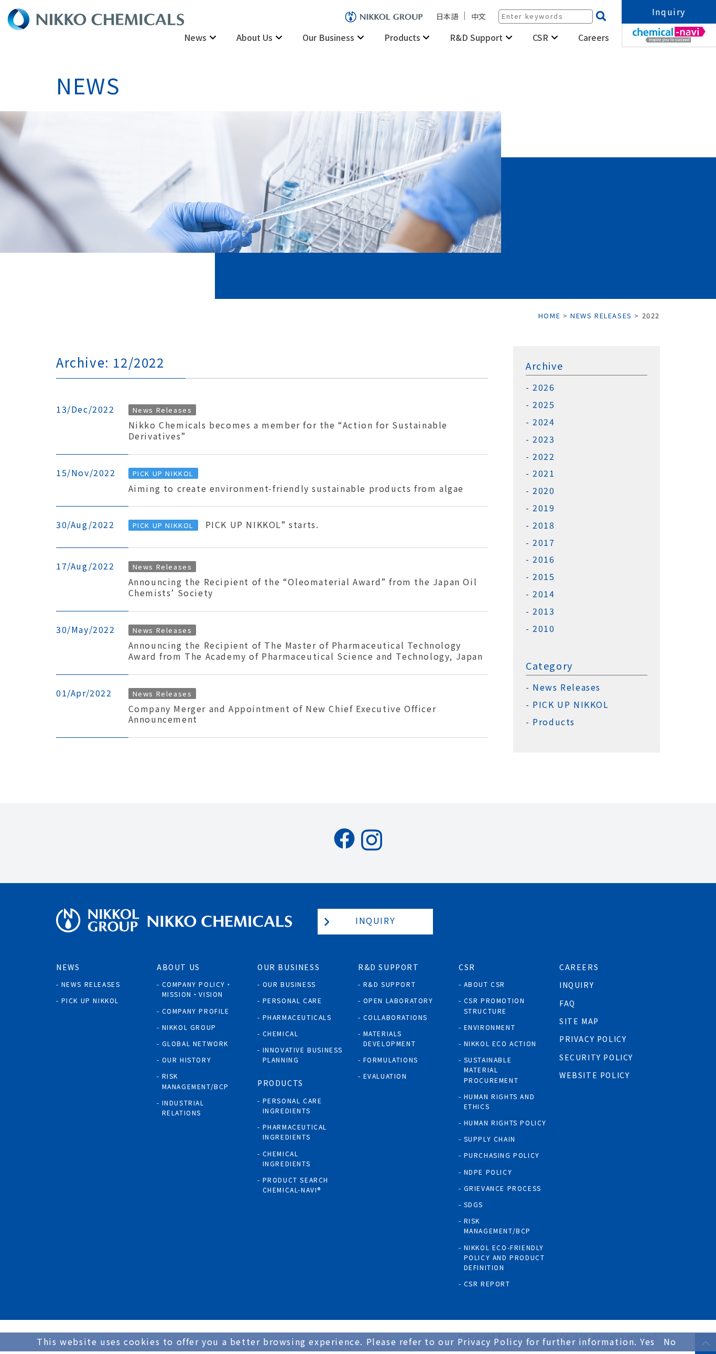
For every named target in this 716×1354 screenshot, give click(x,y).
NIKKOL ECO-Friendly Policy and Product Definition (504, 1257)
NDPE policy (488, 1171)
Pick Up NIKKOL (90, 1000)
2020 (544, 490)
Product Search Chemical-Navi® (296, 1184)
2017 (544, 542)
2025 (544, 404)
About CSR (484, 984)
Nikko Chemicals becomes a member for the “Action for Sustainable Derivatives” (288, 431)
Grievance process (502, 1188)
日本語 (447, 16)
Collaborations (395, 1017)
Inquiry (669, 11)
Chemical (281, 1033)
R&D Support (389, 984)
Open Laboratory (398, 1000)
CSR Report (487, 1283)
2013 (544, 611)
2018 (544, 525)
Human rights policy (505, 1122)
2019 (544, 507)
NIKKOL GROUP (189, 1027)
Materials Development (389, 1038)
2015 (544, 576)
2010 (544, 628)
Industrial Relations (183, 1107)
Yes (647, 1341)
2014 (544, 593)
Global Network (195, 1043)
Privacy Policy (592, 1039)
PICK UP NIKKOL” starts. (262, 524)
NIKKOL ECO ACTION (500, 1043)
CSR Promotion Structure (494, 1005)
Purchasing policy (502, 1155)
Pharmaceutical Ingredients (295, 1131)
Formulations (390, 1059)
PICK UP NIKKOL (571, 704)
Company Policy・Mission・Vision (197, 989)
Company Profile (196, 1010)
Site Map (579, 1021)
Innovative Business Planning (303, 1054)
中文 (478, 16)
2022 (544, 456)
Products (554, 721)
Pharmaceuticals (297, 1017)
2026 (544, 387)
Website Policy (594, 1075)
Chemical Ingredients (287, 1158)
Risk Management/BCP (195, 1080)
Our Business (289, 984)
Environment (490, 1027)
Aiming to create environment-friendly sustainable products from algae (296, 488)
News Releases (567, 687)
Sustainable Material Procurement (491, 1069)
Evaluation (385, 1075)
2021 (544, 473)
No (670, 1341)
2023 (544, 439)
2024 (544, 421)
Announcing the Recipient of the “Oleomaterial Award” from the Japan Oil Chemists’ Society (303, 587)
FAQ (567, 1003)
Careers (593, 37)
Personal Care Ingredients (292, 1105)
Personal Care (292, 1000)
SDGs (473, 1204)
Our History (187, 1059)
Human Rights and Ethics (499, 1101)
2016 (544, 559)
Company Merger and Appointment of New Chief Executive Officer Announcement (282, 714)
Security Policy (596, 1057)
